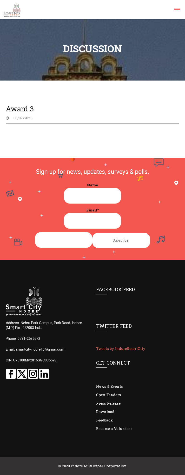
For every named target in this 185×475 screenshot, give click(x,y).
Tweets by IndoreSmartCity (120, 348)
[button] (176, 11)
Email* (92, 210)
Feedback (104, 420)
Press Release (108, 403)
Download (105, 411)
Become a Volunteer (114, 428)
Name (92, 185)
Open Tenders (108, 394)
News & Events (109, 386)
